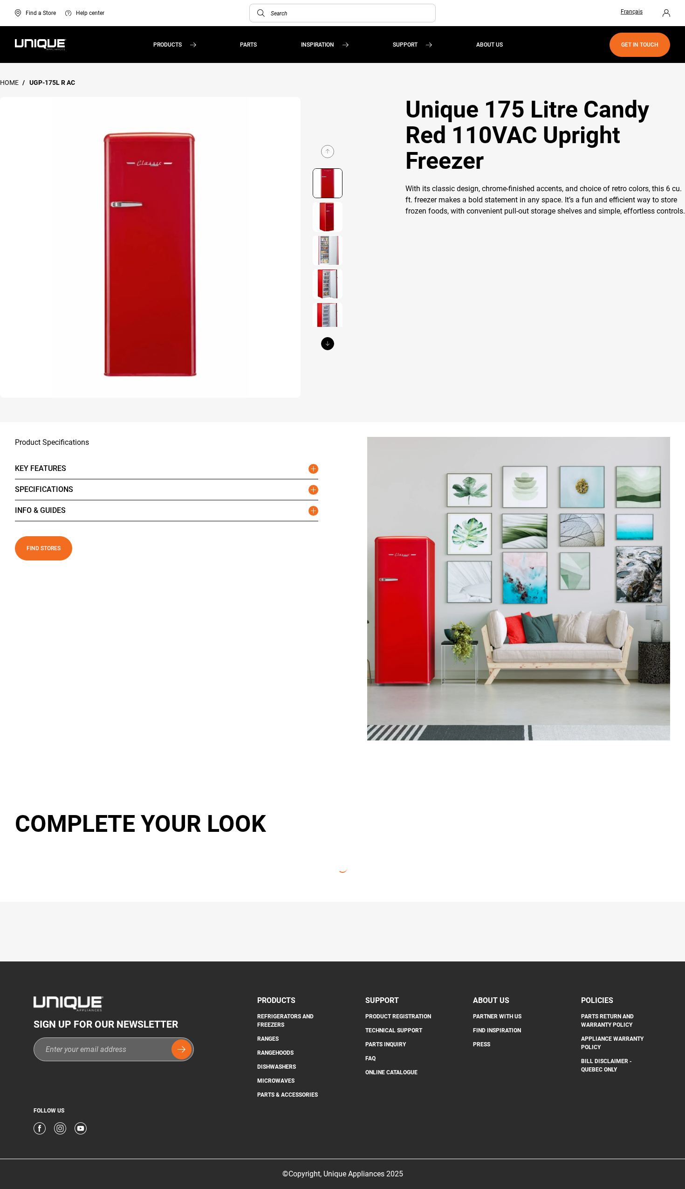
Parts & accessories (287, 1095)
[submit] (181, 1049)
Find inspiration (497, 1030)
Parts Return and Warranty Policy (607, 1020)
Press (481, 1044)
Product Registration (398, 1016)
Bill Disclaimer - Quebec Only (606, 1065)
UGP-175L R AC (52, 82)
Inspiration (317, 44)
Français (632, 11)
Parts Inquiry (385, 1044)
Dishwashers (276, 1067)
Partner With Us (497, 1016)
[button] (261, 13)
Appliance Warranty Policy (612, 1043)
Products (167, 44)
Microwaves (276, 1081)
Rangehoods (275, 1053)
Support (405, 44)
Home (10, 82)
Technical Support (393, 1030)
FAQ (370, 1058)
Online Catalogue (391, 1072)
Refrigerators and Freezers (285, 1020)
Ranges (268, 1039)
